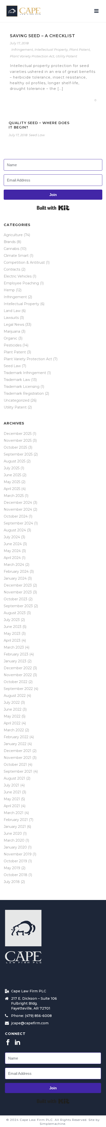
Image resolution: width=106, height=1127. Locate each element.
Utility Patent (66, 56)
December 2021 (17, 751)
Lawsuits (11, 317)
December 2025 (18, 433)
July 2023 (12, 620)
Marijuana (12, 331)
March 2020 (14, 840)
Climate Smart (16, 255)
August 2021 (14, 778)
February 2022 (16, 737)
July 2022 (12, 702)
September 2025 (18, 454)
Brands (10, 242)
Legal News (14, 324)
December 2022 (18, 668)
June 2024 (13, 544)
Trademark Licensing (21, 386)
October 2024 (16, 516)
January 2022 (15, 744)
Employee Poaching (21, 283)
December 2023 (18, 585)
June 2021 (12, 792)
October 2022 (15, 682)
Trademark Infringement (25, 373)
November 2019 (18, 854)
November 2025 (18, 440)
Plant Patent (79, 49)
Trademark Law (17, 379)
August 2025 (14, 461)
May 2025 (12, 482)
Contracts (12, 269)
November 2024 (18, 509)
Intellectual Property (51, 49)
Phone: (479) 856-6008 (31, 1015)
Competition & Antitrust (24, 262)
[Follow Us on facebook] (8, 1042)
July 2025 (11, 468)
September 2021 (18, 771)
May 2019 (12, 868)
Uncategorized (16, 400)
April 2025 (12, 489)
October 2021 (15, 764)
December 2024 (18, 502)
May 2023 (12, 633)
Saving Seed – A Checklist (42, 35)
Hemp (9, 290)
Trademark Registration (24, 393)
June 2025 (12, 475)
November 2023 (18, 592)
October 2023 (15, 599)
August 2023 (15, 613)
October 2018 (15, 875)
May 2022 (12, 716)
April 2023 (12, 640)
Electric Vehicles (18, 276)
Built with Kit (53, 207)
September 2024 (18, 523)
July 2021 (11, 785)
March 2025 (14, 495)
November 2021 (17, 757)
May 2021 (12, 799)
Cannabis (11, 248)
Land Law (12, 311)
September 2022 (18, 688)
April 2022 (12, 723)
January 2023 (15, 661)
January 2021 (15, 826)
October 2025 (15, 447)
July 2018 (12, 882)
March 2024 (14, 564)
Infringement (22, 49)
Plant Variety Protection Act (32, 56)
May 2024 (12, 551)
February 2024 (16, 571)
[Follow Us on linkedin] (17, 1042)
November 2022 (18, 675)
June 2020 (13, 833)
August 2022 (15, 695)
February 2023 (16, 654)
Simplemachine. (53, 1124)
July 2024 (12, 537)
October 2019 (15, 861)
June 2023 (12, 626)
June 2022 (12, 709)
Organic (10, 338)
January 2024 (15, 578)
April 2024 (12, 557)
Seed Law (37, 135)
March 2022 (14, 730)
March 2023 (14, 647)
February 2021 (16, 819)
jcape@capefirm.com (30, 1023)
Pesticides (12, 345)
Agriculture (13, 235)
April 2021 (12, 806)
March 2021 (13, 813)
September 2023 (18, 606)
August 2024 (15, 530)
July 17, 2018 (19, 43)
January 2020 (15, 847)
